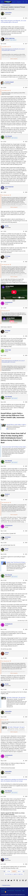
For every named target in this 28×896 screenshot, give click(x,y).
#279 (26, 141)
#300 (26, 864)
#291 (26, 554)
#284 (26, 336)
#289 (26, 531)
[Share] (24, 18)
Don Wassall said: (5, 195)
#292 (26, 580)
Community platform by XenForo (13, 894)
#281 (26, 231)
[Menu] (2, 2)
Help (23, 890)
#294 (26, 658)
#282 (26, 261)
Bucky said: (4, 719)
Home (2, 892)
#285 (26, 355)
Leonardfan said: (5, 46)
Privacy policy (18, 890)
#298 (26, 777)
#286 (26, 402)
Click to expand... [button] (14, 58)
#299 (26, 796)
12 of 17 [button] (14, 871)
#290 (26, 542)
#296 (26, 716)
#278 (26, 87)
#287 (26, 466)
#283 (26, 307)
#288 (26, 499)
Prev (9, 871)
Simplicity (4, 888)
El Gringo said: (5, 310)
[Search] (26, 1)
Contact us (3, 890)
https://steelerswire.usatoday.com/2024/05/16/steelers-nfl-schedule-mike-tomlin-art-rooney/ (14, 780)
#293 (26, 629)
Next (19, 871)
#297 (26, 760)
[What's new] (23, 1)
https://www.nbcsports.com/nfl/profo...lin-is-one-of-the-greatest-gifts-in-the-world (13, 21)
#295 (26, 689)
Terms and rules (10, 890)
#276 (26, 18)
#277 (26, 43)
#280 (26, 192)
